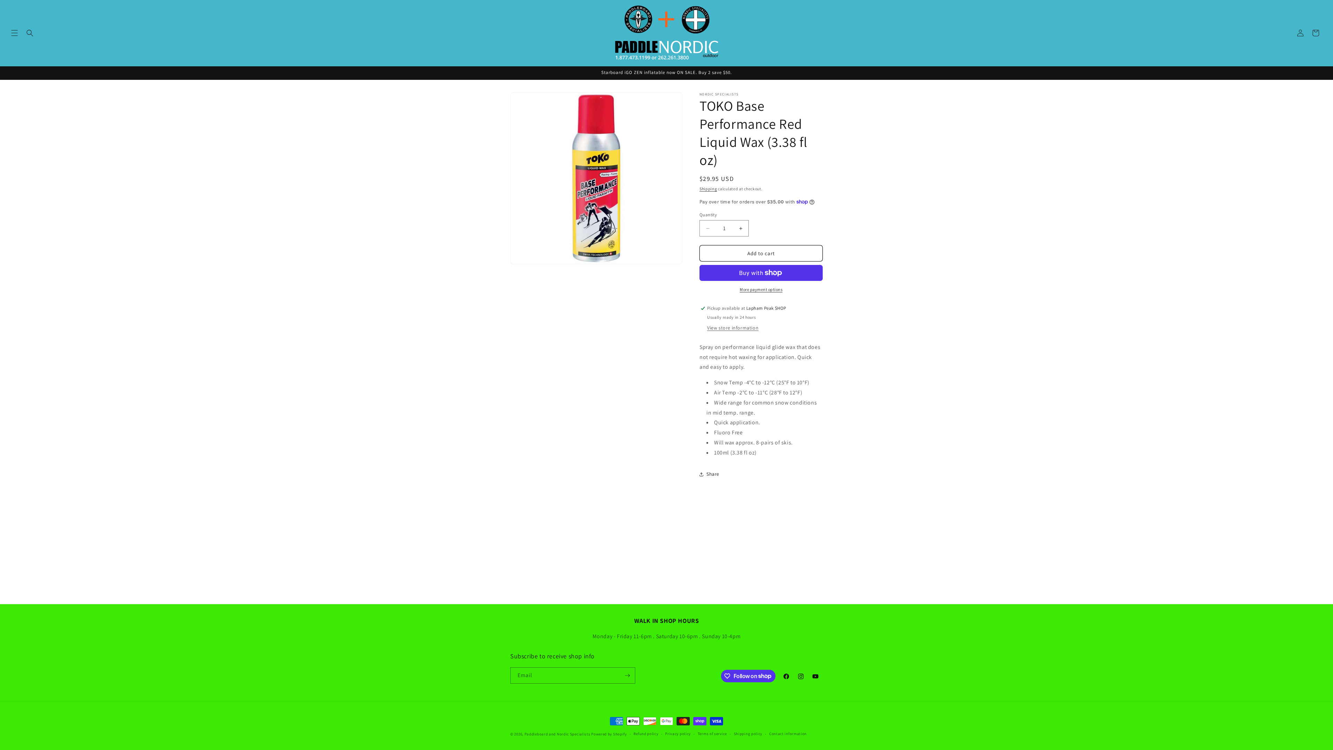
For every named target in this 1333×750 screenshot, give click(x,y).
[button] (14, 33)
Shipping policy (748, 733)
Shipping (708, 188)
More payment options (761, 289)
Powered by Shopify (609, 734)
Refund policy (646, 733)
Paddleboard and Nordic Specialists (557, 734)
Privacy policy (678, 733)
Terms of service (712, 733)
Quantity (708, 215)
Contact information (788, 733)
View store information (732, 328)
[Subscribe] (627, 675)
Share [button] (712, 474)
